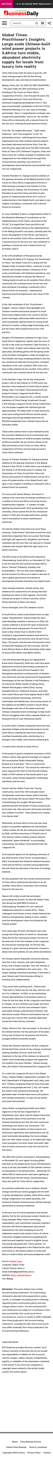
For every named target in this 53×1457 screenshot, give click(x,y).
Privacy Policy (34, 1452)
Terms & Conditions (38, 1447)
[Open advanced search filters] (42, 23)
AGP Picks (6, 4)
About (15, 1441)
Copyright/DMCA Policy (13, 1452)
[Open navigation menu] (4, 23)
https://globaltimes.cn (21, 1275)
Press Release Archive (30, 1441)
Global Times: (16, 1261)
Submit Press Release (16, 1447)
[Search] (37, 23)
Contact (47, 1452)
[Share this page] (49, 23)
